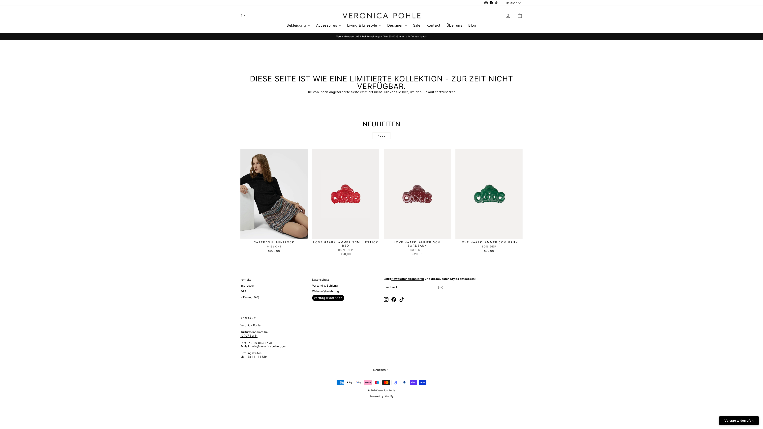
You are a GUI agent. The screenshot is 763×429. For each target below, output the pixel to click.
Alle (381, 135)
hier (405, 92)
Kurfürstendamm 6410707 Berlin (254, 333)
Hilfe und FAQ (249, 297)
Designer (395, 25)
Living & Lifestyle (362, 25)
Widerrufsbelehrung (325, 291)
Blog (472, 25)
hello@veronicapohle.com (268, 346)
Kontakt (433, 25)
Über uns (454, 25)
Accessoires (327, 25)
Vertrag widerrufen (328, 298)
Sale (416, 25)
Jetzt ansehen (274, 234)
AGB (243, 291)
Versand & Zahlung (325, 285)
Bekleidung (297, 25)
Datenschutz (320, 279)
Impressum (248, 285)
